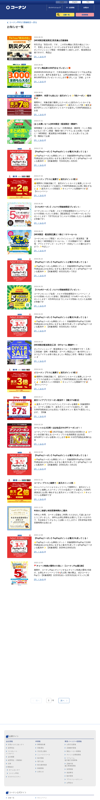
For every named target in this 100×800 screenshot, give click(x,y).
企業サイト (14, 736)
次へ (63, 700)
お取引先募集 (71, 744)
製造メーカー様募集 (74, 751)
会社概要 (11, 757)
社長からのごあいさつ (16, 744)
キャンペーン (42, 798)
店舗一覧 (11, 798)
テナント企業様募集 (74, 755)
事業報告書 (41, 744)
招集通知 (40, 748)
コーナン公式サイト (18, 792)
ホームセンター (14, 770)
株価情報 (40, 768)
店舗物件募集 (71, 748)
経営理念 (11, 748)
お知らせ (40, 772)
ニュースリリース (43, 755)
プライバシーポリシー (74, 779)
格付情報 (40, 758)
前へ (37, 700)
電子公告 (40, 761)
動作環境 (70, 776)
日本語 (62, 2)
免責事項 (70, 772)
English (74, 2)
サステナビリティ (14, 777)
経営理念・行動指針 (15, 760)
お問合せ (70, 783)
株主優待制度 (42, 765)
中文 (88, 2)
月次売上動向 (42, 751)
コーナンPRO (14, 773)
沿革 (9, 764)
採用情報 (70, 769)
